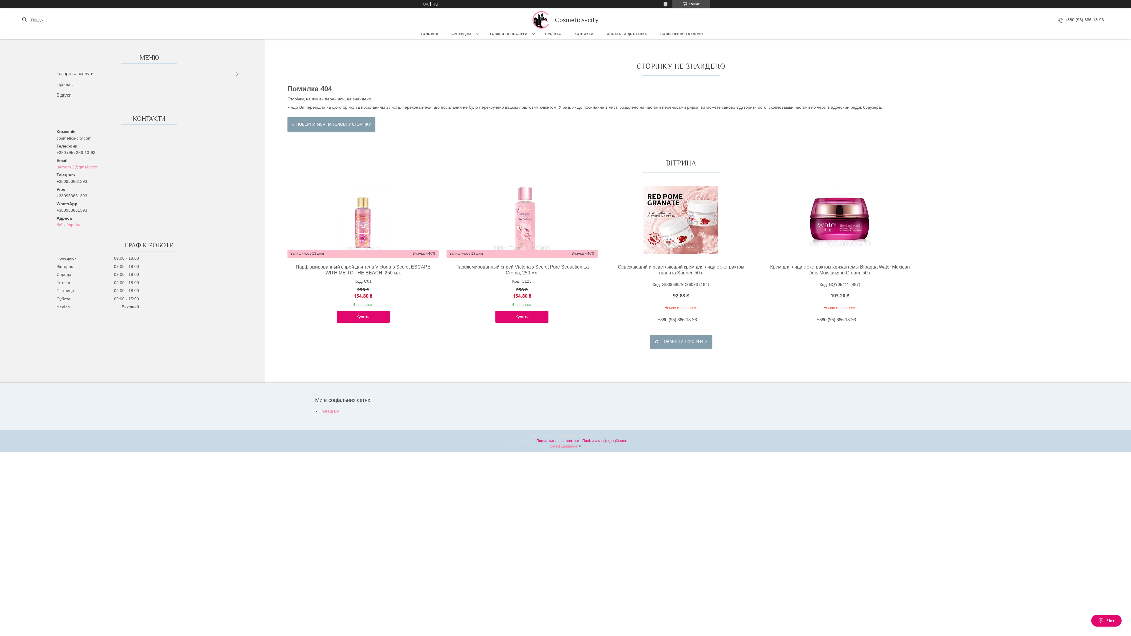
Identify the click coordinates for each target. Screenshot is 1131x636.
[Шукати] (24, 20)
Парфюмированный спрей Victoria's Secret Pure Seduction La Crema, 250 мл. (522, 269)
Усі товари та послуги (678, 341)
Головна (430, 34)
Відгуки (64, 94)
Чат (1111, 620)
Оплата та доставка (627, 34)
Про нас (553, 34)
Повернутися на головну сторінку (333, 124)
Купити (363, 316)
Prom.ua (594, 435)
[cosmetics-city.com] (541, 20)
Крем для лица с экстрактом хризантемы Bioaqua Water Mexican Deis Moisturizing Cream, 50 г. (840, 269)
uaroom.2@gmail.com (77, 167)
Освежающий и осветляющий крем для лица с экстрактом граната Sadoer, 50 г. (681, 269)
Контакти (584, 34)
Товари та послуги (509, 34)
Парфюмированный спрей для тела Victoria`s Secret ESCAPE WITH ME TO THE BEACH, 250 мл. (363, 269)
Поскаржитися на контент (558, 441)
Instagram (329, 411)
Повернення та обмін (681, 34)
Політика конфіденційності (604, 441)
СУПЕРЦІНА (462, 34)
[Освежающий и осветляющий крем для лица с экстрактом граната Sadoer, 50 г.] (681, 220)
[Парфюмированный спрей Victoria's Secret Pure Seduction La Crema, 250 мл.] (522, 220)
